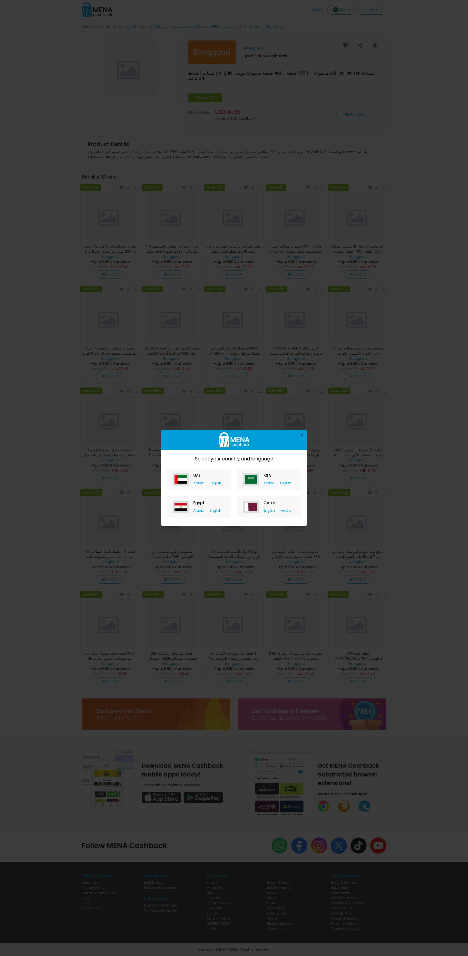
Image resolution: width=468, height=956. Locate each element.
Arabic (199, 483)
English (215, 483)
